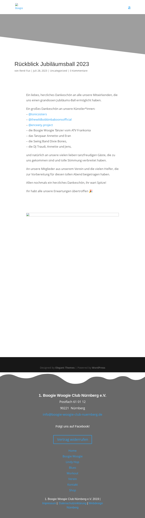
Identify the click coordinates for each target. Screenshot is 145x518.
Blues (72, 468)
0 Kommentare (79, 70)
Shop (72, 490)
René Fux (24, 70)
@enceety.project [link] (40, 125)
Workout (72, 473)
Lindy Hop (72, 462)
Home (72, 451)
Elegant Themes (65, 367)
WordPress (98, 367)
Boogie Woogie (73, 456)
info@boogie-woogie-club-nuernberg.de (72, 414)
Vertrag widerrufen (72, 439)
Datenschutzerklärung (72, 503)
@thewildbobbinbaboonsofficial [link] (50, 119)
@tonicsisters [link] (37, 114)
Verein (72, 479)
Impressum (49, 503)
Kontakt (72, 485)
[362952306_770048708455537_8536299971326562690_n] (72, 215)
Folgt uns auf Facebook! (73, 426)
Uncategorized (58, 70)
